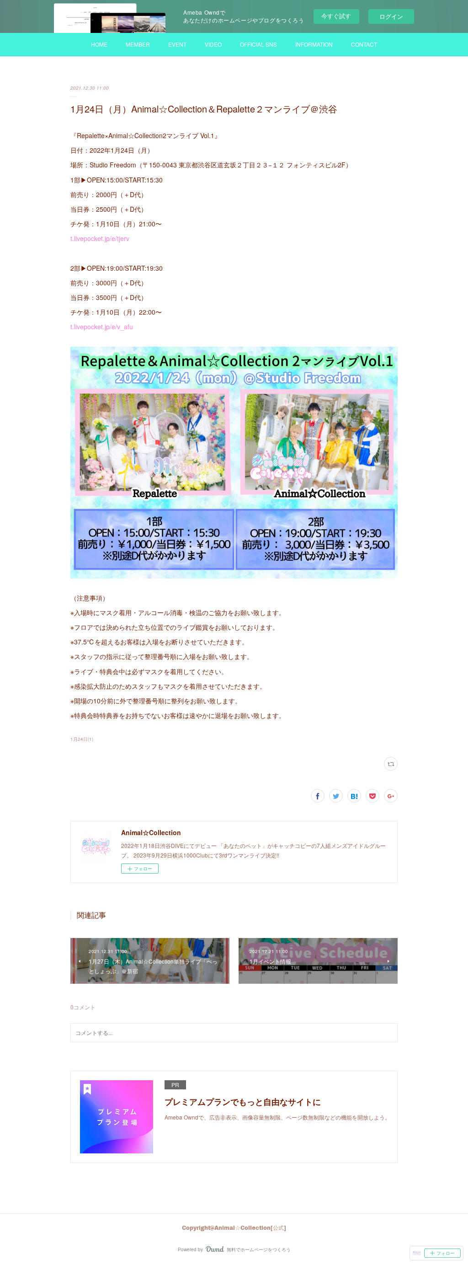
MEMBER (138, 44)
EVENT (177, 44)
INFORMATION (314, 44)
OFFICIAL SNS (258, 44)
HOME (99, 44)
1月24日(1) (81, 739)
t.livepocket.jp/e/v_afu (101, 326)
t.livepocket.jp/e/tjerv (99, 238)
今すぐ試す (336, 15)
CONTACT (364, 44)
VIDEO (213, 44)
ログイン (391, 16)
